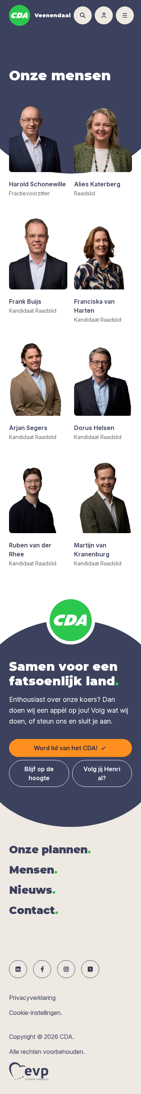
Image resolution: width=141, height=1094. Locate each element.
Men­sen (33, 869)
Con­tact (33, 910)
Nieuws (32, 890)
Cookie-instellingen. (35, 1012)
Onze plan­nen (50, 849)
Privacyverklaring (32, 997)
